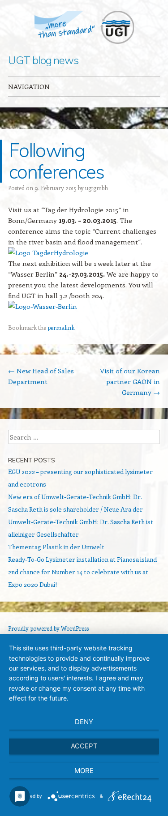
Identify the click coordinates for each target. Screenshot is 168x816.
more (84, 770)
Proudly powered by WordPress (48, 628)
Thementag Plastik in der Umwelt (56, 547)
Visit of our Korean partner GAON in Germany (130, 381)
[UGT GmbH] (84, 27)
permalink (60, 327)
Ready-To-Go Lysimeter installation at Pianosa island (82, 559)
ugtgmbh (96, 188)
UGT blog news (43, 60)
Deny (84, 722)
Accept (84, 746)
